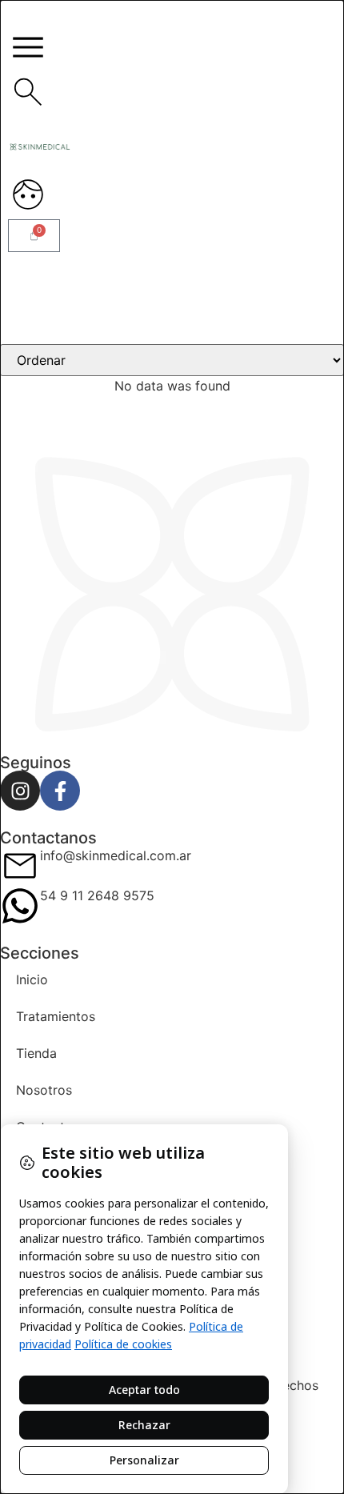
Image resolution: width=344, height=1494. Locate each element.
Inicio (32, 979)
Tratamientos (55, 1016)
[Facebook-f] (60, 791)
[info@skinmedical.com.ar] (20, 866)
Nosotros (44, 1090)
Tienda (36, 1053)
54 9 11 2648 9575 (97, 895)
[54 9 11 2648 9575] (20, 906)
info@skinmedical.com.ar (115, 855)
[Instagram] (20, 791)
